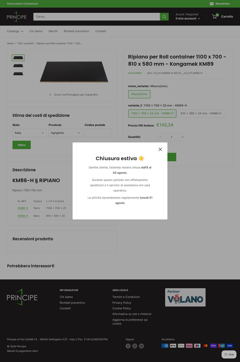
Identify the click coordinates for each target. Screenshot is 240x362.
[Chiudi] (160, 149)
